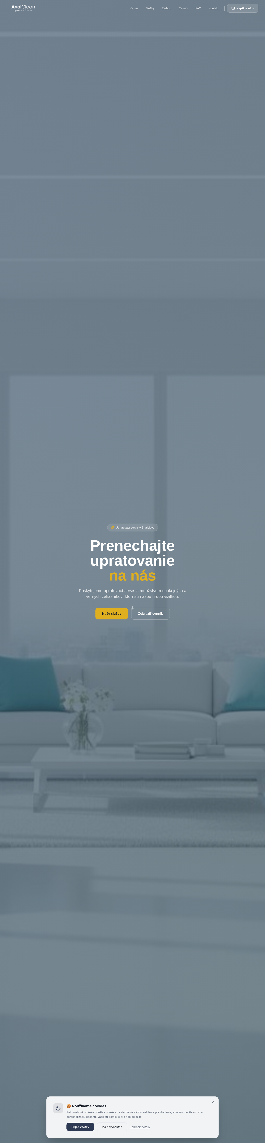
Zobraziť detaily (140, 1127)
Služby (150, 8)
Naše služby (111, 613)
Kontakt (214, 8)
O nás (134, 8)
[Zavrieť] (213, 1102)
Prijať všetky (80, 1127)
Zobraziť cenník (150, 613)
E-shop (166, 8)
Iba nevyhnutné (112, 1127)
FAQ (198, 8)
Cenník (183, 8)
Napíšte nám (245, 8)
